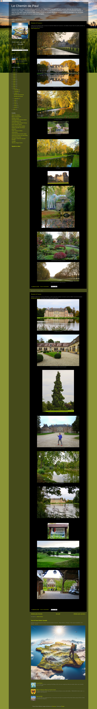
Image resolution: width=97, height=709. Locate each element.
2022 (14, 76)
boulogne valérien (15, 118)
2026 (14, 69)
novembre (16, 91)
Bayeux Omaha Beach (16, 116)
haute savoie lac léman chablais (18, 126)
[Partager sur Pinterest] (56, 286)
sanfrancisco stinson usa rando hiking (19, 135)
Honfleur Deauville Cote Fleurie (18, 127)
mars (15, 103)
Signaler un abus (16, 146)
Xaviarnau (54, 706)
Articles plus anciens (79, 614)
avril (15, 102)
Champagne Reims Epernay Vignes (19, 119)
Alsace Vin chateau (16, 115)
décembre (16, 89)
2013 (14, 109)
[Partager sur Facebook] (55, 286)
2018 (14, 81)
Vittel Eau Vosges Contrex (17, 142)
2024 (14, 72)
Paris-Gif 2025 (39, 696)
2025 (14, 70)
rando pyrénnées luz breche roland (19, 133)
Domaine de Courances (36, 23)
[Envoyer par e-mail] (51, 286)
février (15, 105)
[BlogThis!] (53, 286)
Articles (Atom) (40, 616)
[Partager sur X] (54, 286)
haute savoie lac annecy (17, 124)
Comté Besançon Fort (16, 121)
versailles (14, 141)
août (15, 100)
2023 (14, 74)
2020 (14, 77)
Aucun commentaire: (44, 286)
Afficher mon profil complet (22, 63)
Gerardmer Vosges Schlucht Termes (19, 122)
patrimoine (14, 129)
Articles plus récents (36, 614)
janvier (15, 107)
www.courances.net (35, 28)
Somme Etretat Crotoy (16, 137)
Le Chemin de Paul (25, 6)
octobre (16, 93)
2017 (14, 83)
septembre (16, 98)
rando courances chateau (17, 130)
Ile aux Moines (39, 683)
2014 (14, 88)
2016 (14, 84)
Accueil (58, 614)
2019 (14, 79)
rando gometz (15, 132)
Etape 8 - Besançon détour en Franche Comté (46, 689)
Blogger (62, 706)
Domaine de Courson (36, 294)
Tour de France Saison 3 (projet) (39, 620)
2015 (14, 86)
